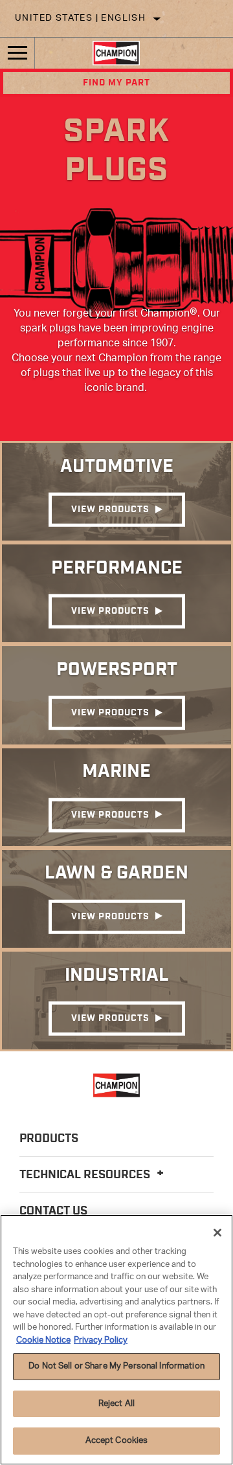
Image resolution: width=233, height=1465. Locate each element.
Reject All (116, 1403)
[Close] (217, 1232)
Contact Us (53, 1211)
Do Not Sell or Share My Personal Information (116, 1366)
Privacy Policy (101, 1340)
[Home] (116, 53)
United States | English (80, 18)
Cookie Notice (43, 1340)
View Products (110, 509)
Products (48, 1139)
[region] (116, 1339)
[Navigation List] (17, 53)
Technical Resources (86, 1175)
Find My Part (116, 82)
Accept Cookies (116, 1440)
